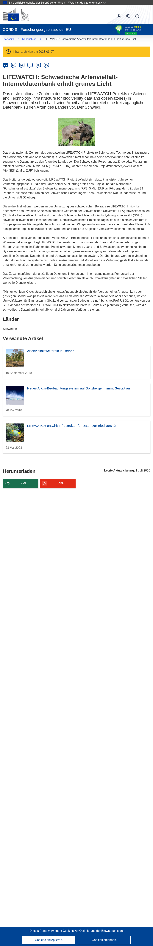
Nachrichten (29, 38)
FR (30, 65)
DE (5, 65)
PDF (61, 483)
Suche (137, 16)
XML (24, 483)
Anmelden (119, 16)
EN (13, 65)
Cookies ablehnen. (104, 940)
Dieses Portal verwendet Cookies (51, 930)
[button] (128, 16)
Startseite (8, 38)
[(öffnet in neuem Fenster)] (16, 14)
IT (38, 65)
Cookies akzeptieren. (49, 940)
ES (21, 65)
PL (46, 65)
